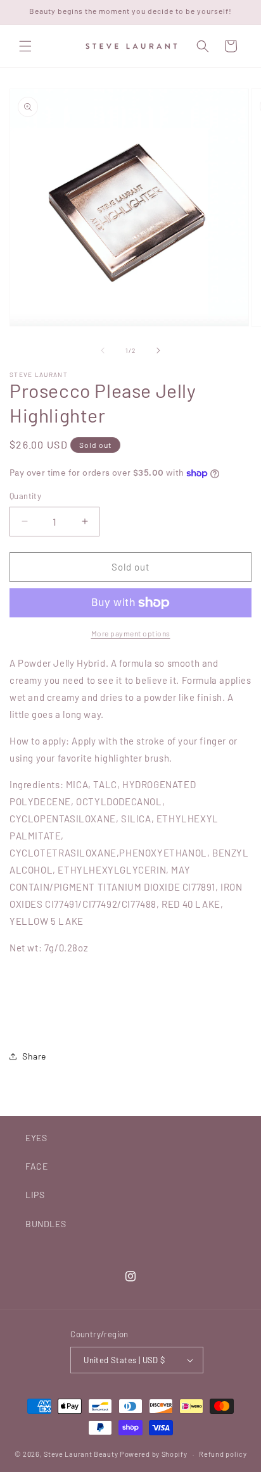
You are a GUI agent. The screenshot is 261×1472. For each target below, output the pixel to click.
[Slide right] (158, 350)
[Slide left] (103, 350)
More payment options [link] (130, 633)
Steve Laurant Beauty (81, 1454)
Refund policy (222, 1454)
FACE (36, 1166)
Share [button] (34, 1056)
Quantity (25, 496)
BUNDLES (45, 1223)
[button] (25, 46)
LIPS (34, 1194)
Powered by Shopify (154, 1454)
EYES (36, 1137)
